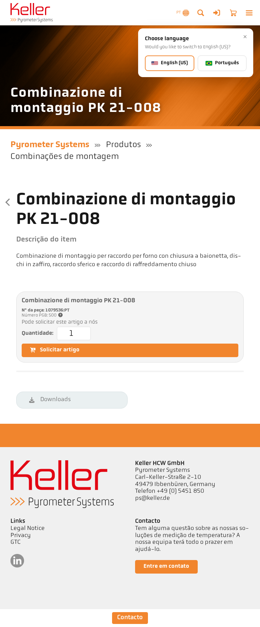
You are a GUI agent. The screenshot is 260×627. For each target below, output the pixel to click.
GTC (15, 542)
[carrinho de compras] (233, 13)
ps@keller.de (152, 498)
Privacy (20, 536)
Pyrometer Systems (49, 145)
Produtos (123, 145)
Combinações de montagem (64, 157)
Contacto (130, 617)
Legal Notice (27, 529)
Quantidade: (37, 333)
